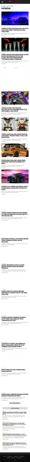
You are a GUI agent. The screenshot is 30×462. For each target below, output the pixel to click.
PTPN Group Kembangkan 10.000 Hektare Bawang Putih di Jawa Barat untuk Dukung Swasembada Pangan (14, 424)
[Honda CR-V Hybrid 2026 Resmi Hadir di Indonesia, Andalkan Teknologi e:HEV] (15, 176)
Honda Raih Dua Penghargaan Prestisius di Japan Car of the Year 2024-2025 (14, 292)
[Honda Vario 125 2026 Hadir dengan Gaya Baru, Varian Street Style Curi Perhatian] (15, 124)
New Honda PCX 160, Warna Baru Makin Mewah (13, 370)
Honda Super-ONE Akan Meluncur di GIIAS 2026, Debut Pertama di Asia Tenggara (14, 30)
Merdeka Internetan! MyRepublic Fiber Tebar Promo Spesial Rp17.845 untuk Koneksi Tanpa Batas (15, 413)
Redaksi (8, 457)
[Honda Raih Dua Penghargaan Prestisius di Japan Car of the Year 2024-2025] (15, 281)
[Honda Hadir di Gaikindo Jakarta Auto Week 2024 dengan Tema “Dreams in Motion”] (15, 307)
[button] (2, 2)
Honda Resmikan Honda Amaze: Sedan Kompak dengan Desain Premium (12, 266)
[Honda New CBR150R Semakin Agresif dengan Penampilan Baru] (15, 384)
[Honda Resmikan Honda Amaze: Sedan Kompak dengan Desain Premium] (15, 255)
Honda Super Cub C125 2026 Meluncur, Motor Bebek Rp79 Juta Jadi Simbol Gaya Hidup (14, 109)
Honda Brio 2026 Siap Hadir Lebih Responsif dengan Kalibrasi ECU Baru (13, 161)
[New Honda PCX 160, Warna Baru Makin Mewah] (15, 359)
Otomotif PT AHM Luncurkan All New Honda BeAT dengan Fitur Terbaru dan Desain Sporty (13, 345)
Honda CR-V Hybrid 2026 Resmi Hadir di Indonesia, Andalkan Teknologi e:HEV (14, 188)
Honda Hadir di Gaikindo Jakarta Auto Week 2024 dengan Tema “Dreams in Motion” (13, 318)
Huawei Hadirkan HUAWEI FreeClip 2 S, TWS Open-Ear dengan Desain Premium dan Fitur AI (15, 435)
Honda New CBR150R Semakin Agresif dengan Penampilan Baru (14, 395)
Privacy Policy (21, 456)
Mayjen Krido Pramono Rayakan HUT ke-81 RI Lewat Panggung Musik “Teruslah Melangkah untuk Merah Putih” (15, 444)
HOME (4, 456)
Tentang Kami (10, 456)
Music (4, 441)
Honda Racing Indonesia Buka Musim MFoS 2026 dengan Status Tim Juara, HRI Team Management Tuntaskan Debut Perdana (15, 57)
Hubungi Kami (19, 457)
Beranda (3, 6)
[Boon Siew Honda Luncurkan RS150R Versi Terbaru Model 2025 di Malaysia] (15, 229)
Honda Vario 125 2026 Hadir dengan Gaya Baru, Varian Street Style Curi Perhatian (14, 135)
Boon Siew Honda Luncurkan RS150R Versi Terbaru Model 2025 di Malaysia (14, 240)
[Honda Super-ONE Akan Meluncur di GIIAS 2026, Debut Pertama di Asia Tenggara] (15, 18)
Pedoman (13, 457)
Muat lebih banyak (14, 403)
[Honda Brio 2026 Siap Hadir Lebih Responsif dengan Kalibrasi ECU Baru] (15, 150)
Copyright (16, 456)
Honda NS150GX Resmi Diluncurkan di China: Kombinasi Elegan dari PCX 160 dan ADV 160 (14, 214)
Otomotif (3, 27)
